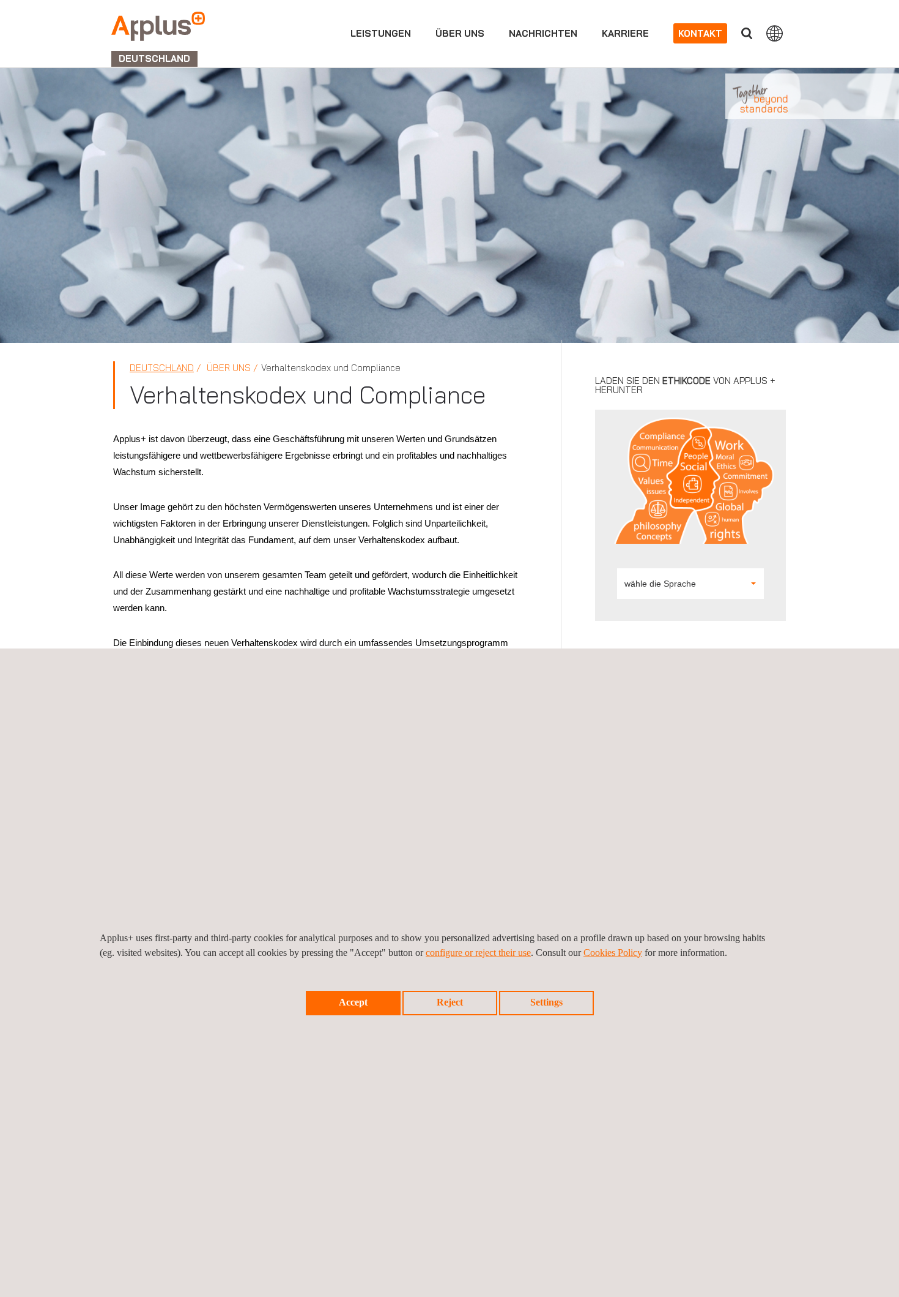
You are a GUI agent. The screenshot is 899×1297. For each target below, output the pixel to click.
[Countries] (774, 33)
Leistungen (380, 33)
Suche (746, 33)
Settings (546, 1002)
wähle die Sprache (660, 583)
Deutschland (162, 368)
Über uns (459, 33)
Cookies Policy (612, 952)
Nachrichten (543, 33)
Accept (353, 1002)
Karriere (625, 33)
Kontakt (700, 33)
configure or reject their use (478, 952)
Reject (450, 1002)
